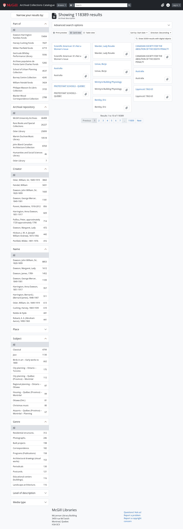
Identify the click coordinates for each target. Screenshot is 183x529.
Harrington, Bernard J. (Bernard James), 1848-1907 (30, 296)
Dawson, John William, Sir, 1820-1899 (30, 192)
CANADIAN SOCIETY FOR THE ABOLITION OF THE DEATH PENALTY (152, 47)
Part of (17, 23)
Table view (90, 33)
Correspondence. (30, 449)
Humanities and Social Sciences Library (30, 154)
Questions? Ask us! (132, 512)
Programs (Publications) (30, 454)
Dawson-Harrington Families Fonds (30, 36)
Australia (58, 68)
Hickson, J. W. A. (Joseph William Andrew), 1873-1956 (30, 234)
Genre (16, 421)
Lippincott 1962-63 (144, 89)
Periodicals (30, 467)
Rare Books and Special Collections (30, 125)
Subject (17, 338)
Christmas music (30, 406)
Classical (30, 350)
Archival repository (24, 107)
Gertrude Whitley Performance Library (30, 55)
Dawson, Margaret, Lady (30, 228)
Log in (175, 5)
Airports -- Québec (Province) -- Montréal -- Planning (30, 412)
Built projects (30, 444)
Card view (76, 33)
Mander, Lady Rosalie (105, 46)
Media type (19, 502)
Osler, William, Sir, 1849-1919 (30, 181)
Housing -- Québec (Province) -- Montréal (30, 394)
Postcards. (30, 472)
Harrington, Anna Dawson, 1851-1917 (30, 213)
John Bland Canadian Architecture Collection (30, 146)
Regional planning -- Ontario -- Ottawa (30, 385)
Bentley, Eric (100, 100)
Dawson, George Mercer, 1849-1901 (30, 200)
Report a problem (132, 515)
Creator (17, 169)
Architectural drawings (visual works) (30, 460)
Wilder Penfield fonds (30, 49)
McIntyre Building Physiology (108, 82)
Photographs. (30, 439)
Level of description (24, 493)
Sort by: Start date (138, 33)
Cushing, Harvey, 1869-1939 (30, 309)
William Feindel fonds (30, 83)
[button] (162, 5)
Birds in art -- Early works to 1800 (30, 361)
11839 (131, 120)
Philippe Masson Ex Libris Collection (30, 89)
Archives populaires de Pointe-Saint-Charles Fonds (30, 63)
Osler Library (30, 132)
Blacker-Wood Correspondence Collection (30, 97)
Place (16, 329)
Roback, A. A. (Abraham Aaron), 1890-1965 (30, 319)
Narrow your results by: (29, 15)
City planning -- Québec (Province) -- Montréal (30, 377)
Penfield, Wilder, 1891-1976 (30, 241)
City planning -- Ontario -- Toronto (30, 369)
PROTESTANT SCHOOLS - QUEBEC (69, 86)
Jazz (30, 355)
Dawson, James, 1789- (30, 274)
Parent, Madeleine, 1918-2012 (30, 207)
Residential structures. (30, 433)
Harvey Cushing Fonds (30, 44)
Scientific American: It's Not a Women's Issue (67, 47)
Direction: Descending (160, 33)
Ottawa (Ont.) (30, 401)
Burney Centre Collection (30, 78)
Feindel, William (30, 186)
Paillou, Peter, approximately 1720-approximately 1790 (30, 221)
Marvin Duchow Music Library (30, 138)
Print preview (61, 33)
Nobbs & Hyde (30, 314)
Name (16, 249)
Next (139, 120)
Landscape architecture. (30, 485)
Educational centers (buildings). (30, 478)
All (14, 29)
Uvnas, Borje (101, 64)
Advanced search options (68, 25)
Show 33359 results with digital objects (154, 38)
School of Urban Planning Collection (30, 71)
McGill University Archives (30, 119)
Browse (61, 5)
